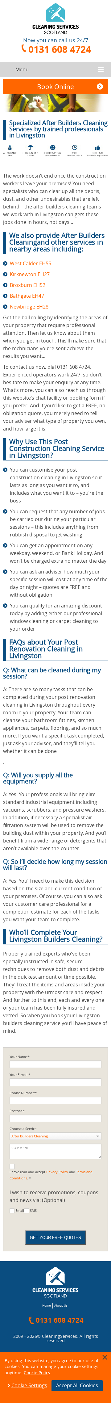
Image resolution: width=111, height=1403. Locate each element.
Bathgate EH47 (27, 295)
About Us (61, 1306)
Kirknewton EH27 (30, 274)
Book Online (55, 86)
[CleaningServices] (55, 18)
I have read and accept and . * (51, 1175)
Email (19, 1210)
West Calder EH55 (30, 263)
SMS (33, 1210)
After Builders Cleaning (29, 1136)
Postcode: (17, 1111)
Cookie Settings (29, 1386)
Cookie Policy (37, 1373)
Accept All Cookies (77, 1385)
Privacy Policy (57, 1172)
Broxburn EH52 (27, 285)
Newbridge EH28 (29, 306)
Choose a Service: (23, 1129)
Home (46, 1306)
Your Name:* (20, 1057)
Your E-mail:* (20, 1075)
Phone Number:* (23, 1093)
